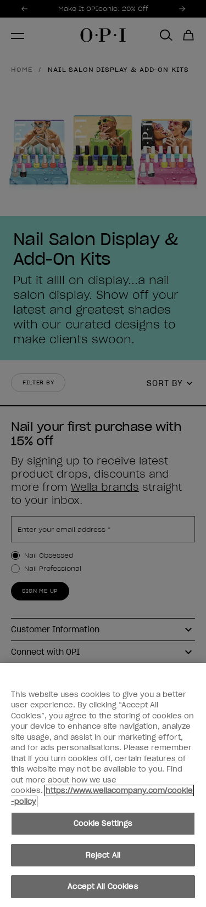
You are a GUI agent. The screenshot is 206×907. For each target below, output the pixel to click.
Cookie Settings (103, 823)
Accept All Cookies (103, 886)
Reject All (103, 855)
